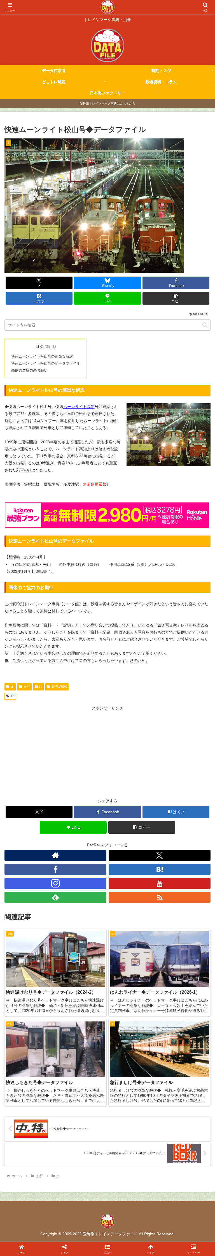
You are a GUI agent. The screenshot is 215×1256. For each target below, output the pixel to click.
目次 (39, 346)
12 (12, 696)
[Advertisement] (107, 751)
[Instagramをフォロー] (55, 883)
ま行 (26, 687)
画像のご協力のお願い (29, 370)
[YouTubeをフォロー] (160, 883)
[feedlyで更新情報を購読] (55, 897)
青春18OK (59, 687)
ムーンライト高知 (79, 406)
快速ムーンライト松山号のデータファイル (45, 363)
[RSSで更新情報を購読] (160, 897)
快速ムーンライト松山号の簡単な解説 (42, 356)
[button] (175, 298)
